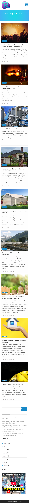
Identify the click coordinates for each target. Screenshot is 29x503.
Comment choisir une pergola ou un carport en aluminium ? (14, 212)
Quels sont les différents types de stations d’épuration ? (13, 253)
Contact (16, 501)
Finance (5, 452)
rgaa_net (12, 61)
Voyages (4, 380)
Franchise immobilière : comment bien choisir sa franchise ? (14, 341)
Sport (4, 124)
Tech (5, 462)
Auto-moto (5, 443)
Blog (4, 446)
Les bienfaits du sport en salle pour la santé (13, 129)
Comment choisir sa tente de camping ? (12, 384)
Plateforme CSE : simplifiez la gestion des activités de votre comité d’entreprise (13, 46)
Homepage (11, 17)
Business (4, 40)
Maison (4, 82)
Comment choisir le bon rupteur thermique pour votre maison (13, 170)
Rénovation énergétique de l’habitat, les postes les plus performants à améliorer (14, 297)
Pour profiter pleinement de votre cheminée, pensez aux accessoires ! (13, 87)
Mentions (20, 501)
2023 (16, 17)
